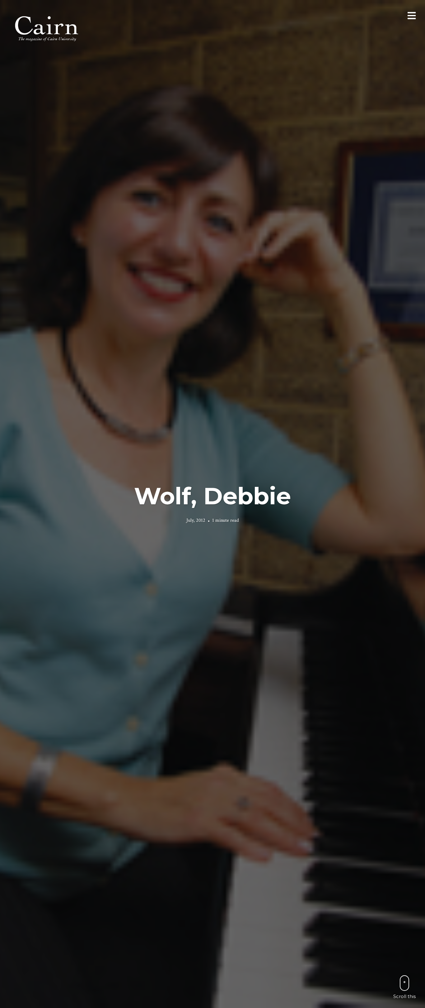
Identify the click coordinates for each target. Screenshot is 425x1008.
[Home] (47, 27)
